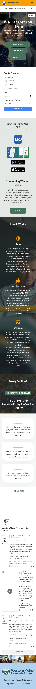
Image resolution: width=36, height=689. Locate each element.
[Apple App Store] (18, 169)
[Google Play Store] (18, 162)
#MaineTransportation (15, 563)
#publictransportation (26, 561)
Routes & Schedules (24, 680)
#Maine (16, 643)
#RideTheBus (22, 643)
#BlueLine (16, 561)
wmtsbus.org (18, 558)
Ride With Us (9, 680)
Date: (5, 92)
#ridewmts (25, 563)
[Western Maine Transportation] (6, 521)
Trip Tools (10, 683)
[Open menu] (32, 3)
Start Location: (9, 77)
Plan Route (18, 109)
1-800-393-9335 (19, 342)
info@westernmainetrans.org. (16, 347)
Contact (26, 683)
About (18, 683)
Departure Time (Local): (12, 100)
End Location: (8, 85)
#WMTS (11, 561)
